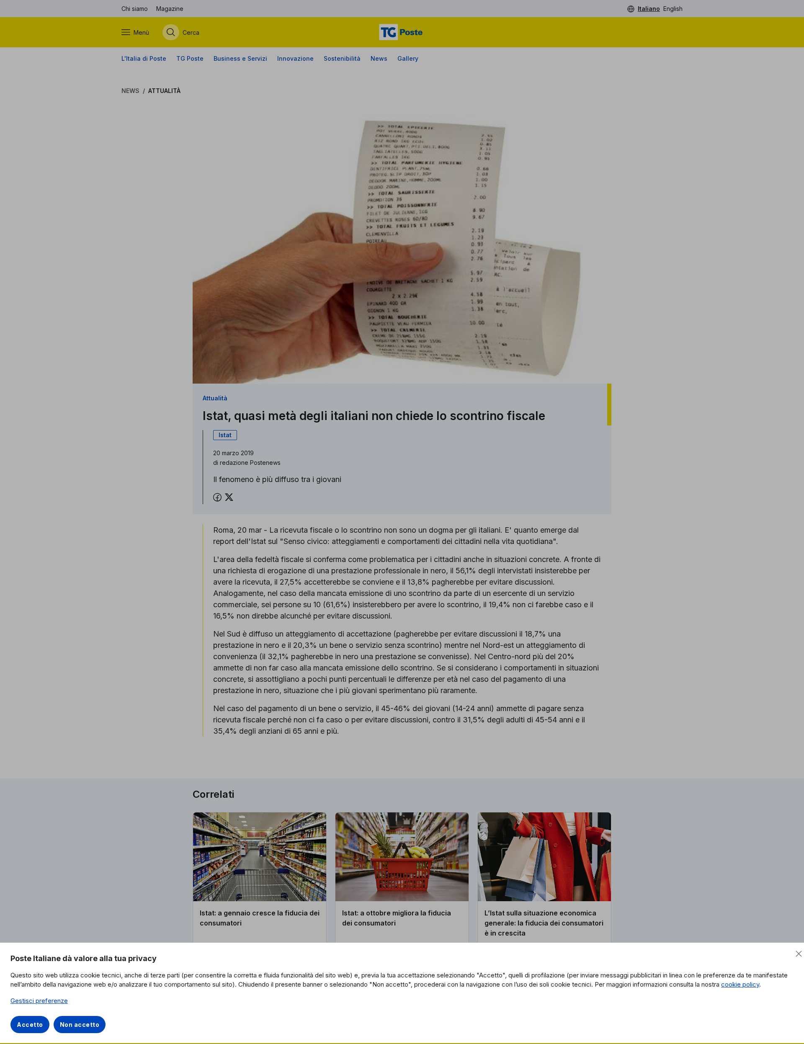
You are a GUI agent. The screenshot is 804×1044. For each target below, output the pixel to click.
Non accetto (80, 1024)
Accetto (30, 1024)
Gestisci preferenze (39, 1001)
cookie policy (740, 984)
